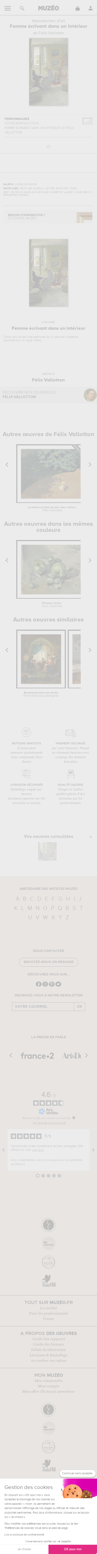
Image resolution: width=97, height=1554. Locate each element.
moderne (72, 337)
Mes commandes (49, 1381)
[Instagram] (45, 986)
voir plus (38, 1150)
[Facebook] (38, 986)
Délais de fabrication (48, 1350)
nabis (37, 340)
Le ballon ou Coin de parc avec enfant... (52, 509)
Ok (79, 1006)
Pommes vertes (52, 605)
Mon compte (48, 1386)
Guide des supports (48, 1339)
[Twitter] (58, 986)
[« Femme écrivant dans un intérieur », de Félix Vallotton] (47, 851)
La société (48, 1308)
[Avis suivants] (93, 1150)
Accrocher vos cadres (48, 1361)
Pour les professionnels (48, 1313)
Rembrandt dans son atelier (41, 694)
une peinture (36, 337)
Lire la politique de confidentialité (24, 1534)
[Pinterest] (51, 986)
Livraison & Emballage (49, 1355)
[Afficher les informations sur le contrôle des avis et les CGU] (74, 1117)
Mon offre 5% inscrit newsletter (48, 1392)
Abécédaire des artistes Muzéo (48, 889)
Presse (48, 1319)
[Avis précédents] (3, 1150)
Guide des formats (48, 1344)
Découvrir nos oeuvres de (29, 395)
